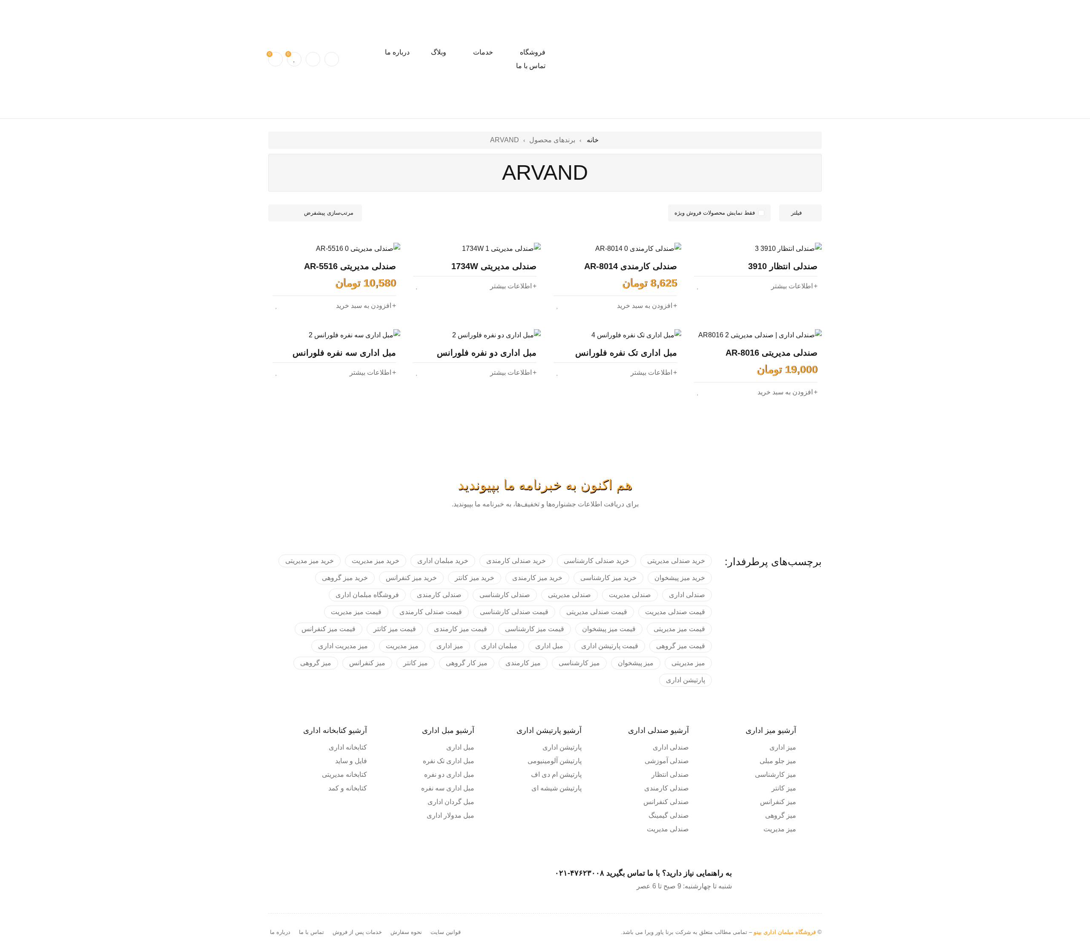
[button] (647, 305)
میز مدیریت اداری (343, 645)
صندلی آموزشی (667, 760)
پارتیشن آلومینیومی (555, 760)
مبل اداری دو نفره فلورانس (486, 352)
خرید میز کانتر (474, 577)
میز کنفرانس (367, 663)
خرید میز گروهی (345, 577)
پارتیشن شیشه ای (556, 788)
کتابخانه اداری (348, 747)
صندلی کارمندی (439, 594)
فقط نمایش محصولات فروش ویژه (714, 213)
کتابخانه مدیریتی (344, 774)
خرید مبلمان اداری (442, 560)
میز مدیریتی (688, 663)
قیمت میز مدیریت (356, 611)
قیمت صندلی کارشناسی (514, 611)
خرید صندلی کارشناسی (596, 560)
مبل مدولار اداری (450, 815)
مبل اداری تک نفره (448, 760)
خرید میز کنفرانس (411, 577)
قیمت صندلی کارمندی (430, 611)
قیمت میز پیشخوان (609, 628)
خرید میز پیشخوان (679, 577)
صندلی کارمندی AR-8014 (630, 266)
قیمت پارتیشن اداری (609, 645)
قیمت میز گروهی (680, 645)
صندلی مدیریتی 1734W (493, 266)
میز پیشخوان (636, 663)
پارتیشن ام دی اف (556, 774)
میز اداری (449, 645)
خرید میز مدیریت (375, 560)
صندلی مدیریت (630, 594)
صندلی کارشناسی (504, 594)
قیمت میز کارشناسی (534, 628)
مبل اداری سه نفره (447, 788)
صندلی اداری (687, 594)
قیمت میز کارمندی (460, 628)
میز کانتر (415, 663)
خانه (593, 140)
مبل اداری (549, 645)
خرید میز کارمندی (537, 577)
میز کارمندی (523, 663)
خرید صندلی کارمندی (516, 560)
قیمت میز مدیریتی (679, 628)
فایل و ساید (351, 760)
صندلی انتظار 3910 (783, 266)
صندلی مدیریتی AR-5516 (350, 266)
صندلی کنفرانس (666, 801)
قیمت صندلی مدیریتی (596, 611)
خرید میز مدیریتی (309, 560)
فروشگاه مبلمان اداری (367, 594)
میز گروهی (315, 663)
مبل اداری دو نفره (449, 774)
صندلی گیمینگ (668, 815)
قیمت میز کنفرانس (328, 628)
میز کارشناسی (579, 663)
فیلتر (796, 213)
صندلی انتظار (670, 774)
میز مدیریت (402, 645)
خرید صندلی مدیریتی (676, 560)
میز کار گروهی (467, 663)
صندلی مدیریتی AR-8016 (772, 352)
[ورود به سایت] (313, 59)
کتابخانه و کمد (347, 788)
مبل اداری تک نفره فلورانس (626, 352)
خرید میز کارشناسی (608, 577)
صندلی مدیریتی (569, 594)
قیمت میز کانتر (394, 628)
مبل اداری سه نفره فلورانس (344, 352)
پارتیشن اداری (685, 680)
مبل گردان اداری (450, 801)
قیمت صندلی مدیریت (675, 611)
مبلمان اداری (499, 645)
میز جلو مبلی (778, 760)
